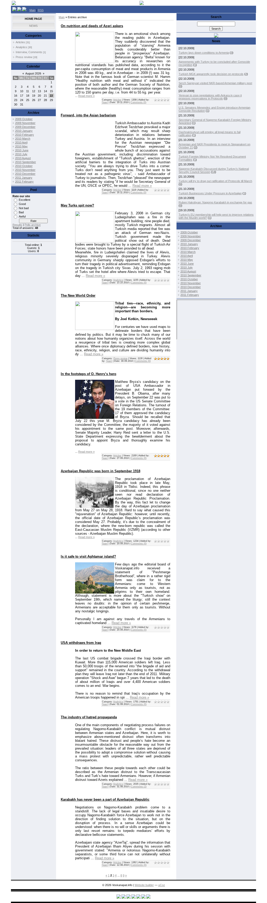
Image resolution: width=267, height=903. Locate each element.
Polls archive (33, 224)
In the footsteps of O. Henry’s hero (88, 374)
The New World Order (78, 295)
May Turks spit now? (77, 205)
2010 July (21, 154)
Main (32, 10)
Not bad (24, 208)
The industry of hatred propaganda (89, 717)
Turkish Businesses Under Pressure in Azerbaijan (210, 193)
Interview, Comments (29, 52)
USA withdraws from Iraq (81, 643)
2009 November (25, 122)
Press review (24, 57)
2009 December (25, 126)
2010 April (21, 142)
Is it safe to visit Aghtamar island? (88, 556)
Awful (22, 216)
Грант (105, 102)
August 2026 (33, 73)
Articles (20, 42)
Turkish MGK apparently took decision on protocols (211, 74)
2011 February (24, 181)
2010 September (25, 162)
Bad (21, 212)
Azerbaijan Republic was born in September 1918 (100, 471)
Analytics (21, 47)
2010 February (24, 134)
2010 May (21, 146)
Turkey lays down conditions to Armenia (204, 52)
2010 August (23, 158)
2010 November (25, 169)
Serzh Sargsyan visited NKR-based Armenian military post (215, 83)
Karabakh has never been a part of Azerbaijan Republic (105, 799)
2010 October (24, 165)
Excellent (24, 199)
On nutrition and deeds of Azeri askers (92, 26)
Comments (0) (138, 102)
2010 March (22, 138)
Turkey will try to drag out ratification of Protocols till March (215, 181)
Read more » (86, 95)
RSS (41, 10)
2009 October (24, 119)
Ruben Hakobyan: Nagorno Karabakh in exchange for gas (215, 202)
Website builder (144, 885)
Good (22, 203)
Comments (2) (139, 786)
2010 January (24, 130)
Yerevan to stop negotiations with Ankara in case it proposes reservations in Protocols (210, 97)
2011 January (23, 177)
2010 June (21, 150)
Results (17, 224)
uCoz (161, 885)
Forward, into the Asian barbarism (88, 115)
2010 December (25, 173)
